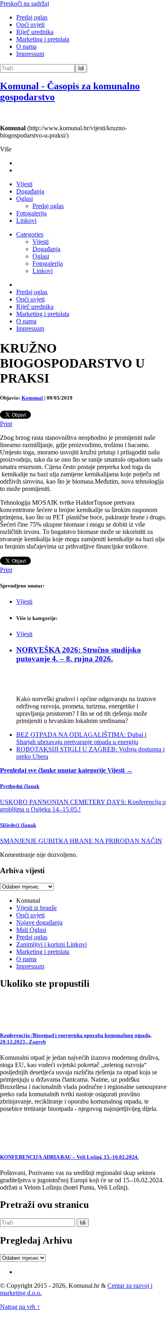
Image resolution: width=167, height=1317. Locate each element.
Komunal (32, 398)
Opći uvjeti (30, 24)
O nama (26, 46)
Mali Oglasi (31, 929)
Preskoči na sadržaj (24, 3)
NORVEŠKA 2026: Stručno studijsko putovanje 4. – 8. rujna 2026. (78, 654)
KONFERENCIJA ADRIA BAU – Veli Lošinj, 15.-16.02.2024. (69, 1157)
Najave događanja (39, 922)
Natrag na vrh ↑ (20, 1306)
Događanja (30, 191)
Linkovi (26, 220)
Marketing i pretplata (42, 39)
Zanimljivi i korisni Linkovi (51, 944)
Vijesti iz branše (36, 907)
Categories (29, 234)
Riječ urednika (35, 31)
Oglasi (24, 198)
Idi (81, 68)
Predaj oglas (31, 17)
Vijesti (24, 184)
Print (6, 423)
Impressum (30, 53)
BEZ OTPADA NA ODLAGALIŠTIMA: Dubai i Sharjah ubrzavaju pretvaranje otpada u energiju (81, 738)
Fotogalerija (31, 213)
